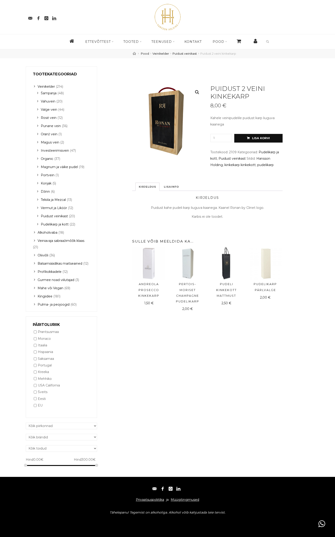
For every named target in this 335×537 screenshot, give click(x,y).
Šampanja (49, 93)
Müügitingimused (185, 500)
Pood (145, 53)
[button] (197, 92)
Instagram (67, 521)
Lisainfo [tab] (171, 186)
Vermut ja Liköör (54, 208)
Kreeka (43, 372)
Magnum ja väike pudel (59, 167)
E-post (33, 521)
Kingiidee (45, 296)
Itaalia (42, 345)
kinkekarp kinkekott (240, 165)
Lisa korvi (261, 138)
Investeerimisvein (55, 150)
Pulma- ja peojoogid (54, 304)
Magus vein (50, 142)
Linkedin (84, 521)
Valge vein (49, 109)
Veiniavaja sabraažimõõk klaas (61, 241)
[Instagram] (46, 16)
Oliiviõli (43, 255)
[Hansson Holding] (167, 17)
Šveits (42, 392)
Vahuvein (48, 101)
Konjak (46, 183)
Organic (47, 159)
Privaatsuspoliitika (150, 500)
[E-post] (30, 16)
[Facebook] (38, 16)
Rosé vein (49, 118)
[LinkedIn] (178, 487)
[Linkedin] (54, 16)
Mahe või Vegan (50, 288)
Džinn (45, 191)
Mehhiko (45, 379)
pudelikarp (265, 165)
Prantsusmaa (48, 332)
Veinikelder (160, 53)
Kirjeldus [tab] (147, 186)
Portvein (47, 175)
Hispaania (45, 352)
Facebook (48, 521)
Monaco (44, 339)
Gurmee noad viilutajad (56, 280)
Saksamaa (46, 359)
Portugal (45, 365)
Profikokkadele (50, 272)
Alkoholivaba (47, 232)
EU (40, 405)
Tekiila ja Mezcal (53, 200)
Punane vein (51, 126)
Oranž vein (49, 134)
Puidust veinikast (185, 53)
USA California (49, 385)
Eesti (42, 399)
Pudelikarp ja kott (55, 224)
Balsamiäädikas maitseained (60, 263)
